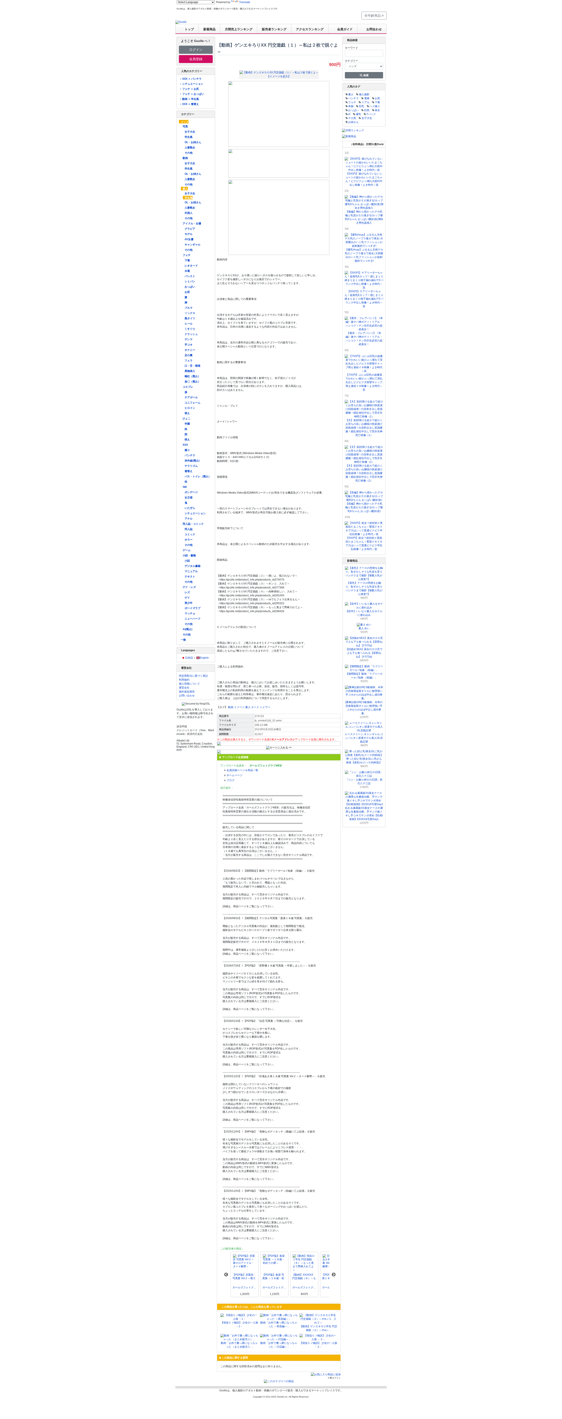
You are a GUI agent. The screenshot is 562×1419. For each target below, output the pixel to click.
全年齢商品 (373, 15)
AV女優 (189, 239)
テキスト (190, 576)
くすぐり (190, 328)
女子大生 (190, 131)
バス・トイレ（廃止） (198, 476)
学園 (187, 423)
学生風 (189, 137)
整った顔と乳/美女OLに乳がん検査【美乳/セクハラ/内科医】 (364, 760)
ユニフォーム (192, 402)
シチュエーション (192, 83)
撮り (187, 450)
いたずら (190, 508)
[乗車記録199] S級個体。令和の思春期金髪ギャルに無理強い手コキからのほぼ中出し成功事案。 (364, 708)
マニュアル (191, 571)
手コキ (189, 344)
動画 (185, 158)
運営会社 (184, 687)
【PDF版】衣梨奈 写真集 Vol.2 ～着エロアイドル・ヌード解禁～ (244, 1276)
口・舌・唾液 (192, 365)
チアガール (191, 397)
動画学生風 (190, 99)
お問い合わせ (187, 695)
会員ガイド (345, 29)
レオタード (191, 265)
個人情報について (189, 683)
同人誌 (189, 529)
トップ (189, 29)
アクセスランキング (310, 29)
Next (333, 1275)
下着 (187, 260)
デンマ (189, 339)
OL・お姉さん (193, 142)
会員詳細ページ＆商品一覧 (242, 770)
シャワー (265, 707)
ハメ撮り (374, 106)
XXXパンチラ (191, 78)
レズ (187, 592)
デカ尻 (352, 118)
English (204, 657)
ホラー (189, 539)
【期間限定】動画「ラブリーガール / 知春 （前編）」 (364, 675)
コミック (190, 534)
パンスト (190, 276)
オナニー (190, 350)
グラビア (190, 228)
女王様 (189, 497)
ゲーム (187, 550)
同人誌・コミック (193, 523)
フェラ (189, 360)
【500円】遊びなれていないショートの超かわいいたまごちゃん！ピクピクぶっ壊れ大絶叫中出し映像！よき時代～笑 (364, 179)
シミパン (190, 281)
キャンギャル (192, 244)
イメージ (239, 707)
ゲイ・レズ (189, 587)
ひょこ (187, 418)
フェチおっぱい (193, 94)
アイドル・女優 (192, 223)
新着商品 (209, 29)
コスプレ (188, 386)
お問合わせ (374, 29)
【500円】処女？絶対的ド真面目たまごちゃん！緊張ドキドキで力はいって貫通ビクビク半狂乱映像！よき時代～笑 (364, 543)
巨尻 (366, 110)
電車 (366, 98)
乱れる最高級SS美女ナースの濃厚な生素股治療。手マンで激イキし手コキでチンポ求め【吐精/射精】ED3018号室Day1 (364, 813)
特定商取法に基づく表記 (193, 675)
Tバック (371, 114)
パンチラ (190, 455)
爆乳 (358, 114)
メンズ (185, 121)
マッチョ (190, 613)
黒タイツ (190, 318)
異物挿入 (190, 371)
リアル (365, 102)
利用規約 (184, 679)
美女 (377, 110)
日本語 (189, 657)
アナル (189, 518)
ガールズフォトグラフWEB (244, 1287)
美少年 (189, 602)
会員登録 (195, 59)
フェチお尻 (190, 88)
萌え (187, 413)
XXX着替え (190, 104)
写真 (185, 126)
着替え (189, 471)
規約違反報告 (187, 691)
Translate (244, 2)
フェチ (187, 255)
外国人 (189, 213)
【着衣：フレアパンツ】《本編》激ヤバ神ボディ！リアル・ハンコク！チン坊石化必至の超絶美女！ (364, 339)
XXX (185, 444)
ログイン (195, 49)
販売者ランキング (274, 29)
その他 (189, 152)
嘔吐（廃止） (192, 376)
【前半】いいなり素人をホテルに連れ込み (364, 613)
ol (349, 114)
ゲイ (187, 597)
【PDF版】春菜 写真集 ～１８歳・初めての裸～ (273, 1276)
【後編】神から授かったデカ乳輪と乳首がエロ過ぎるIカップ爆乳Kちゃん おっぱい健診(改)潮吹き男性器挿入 (364, 217)
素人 (185, 188)
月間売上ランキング (238, 29)
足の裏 (189, 355)
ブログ (230, 780)
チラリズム (191, 465)
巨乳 (361, 106)
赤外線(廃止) (192, 460)
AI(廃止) (187, 629)
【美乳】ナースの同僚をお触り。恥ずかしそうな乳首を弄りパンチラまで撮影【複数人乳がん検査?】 (364, 588)
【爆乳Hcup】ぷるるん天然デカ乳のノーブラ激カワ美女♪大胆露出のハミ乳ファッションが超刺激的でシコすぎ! (364, 255)
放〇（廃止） (192, 381)
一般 (183, 639)
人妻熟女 (190, 147)
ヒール (189, 323)
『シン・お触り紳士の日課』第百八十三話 (364, 781)
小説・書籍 (189, 555)
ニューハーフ (192, 618)
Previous (226, 1275)
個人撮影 (364, 94)
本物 (350, 106)
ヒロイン (190, 407)
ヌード (255, 707)
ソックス (190, 313)
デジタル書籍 (192, 566)
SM (185, 487)
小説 (187, 560)
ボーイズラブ (192, 608)
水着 (187, 270)
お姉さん (353, 122)
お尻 (187, 292)
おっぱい (190, 286)
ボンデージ (191, 492)
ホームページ (234, 775)
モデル (189, 234)
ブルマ (189, 307)
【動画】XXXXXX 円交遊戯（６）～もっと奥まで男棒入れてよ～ (304, 1276)
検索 (366, 75)
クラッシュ (191, 334)
